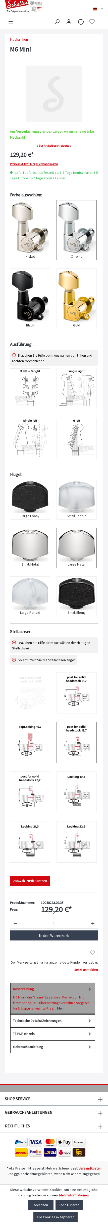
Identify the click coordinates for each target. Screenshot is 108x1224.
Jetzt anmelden (86, 969)
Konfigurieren (69, 1205)
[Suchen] (57, 21)
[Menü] (11, 21)
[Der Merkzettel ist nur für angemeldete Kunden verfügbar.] (92, 22)
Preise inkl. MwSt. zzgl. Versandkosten (34, 164)
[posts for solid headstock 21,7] (77, 693)
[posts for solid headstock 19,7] (77, 742)
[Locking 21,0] (30, 842)
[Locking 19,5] (77, 792)
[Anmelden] (69, 21)
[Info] (81, 21)
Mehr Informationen (74, 1195)
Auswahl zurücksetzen (30, 880)
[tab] (52, 998)
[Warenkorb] (100, 21)
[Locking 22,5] (77, 842)
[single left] (30, 438)
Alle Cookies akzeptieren (55, 1217)
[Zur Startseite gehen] (27, 6)
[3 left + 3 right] (30, 389)
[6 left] (77, 438)
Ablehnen (41, 1205)
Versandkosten (90, 1168)
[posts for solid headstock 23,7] (30, 792)
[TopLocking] (30, 742)
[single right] (77, 389)
